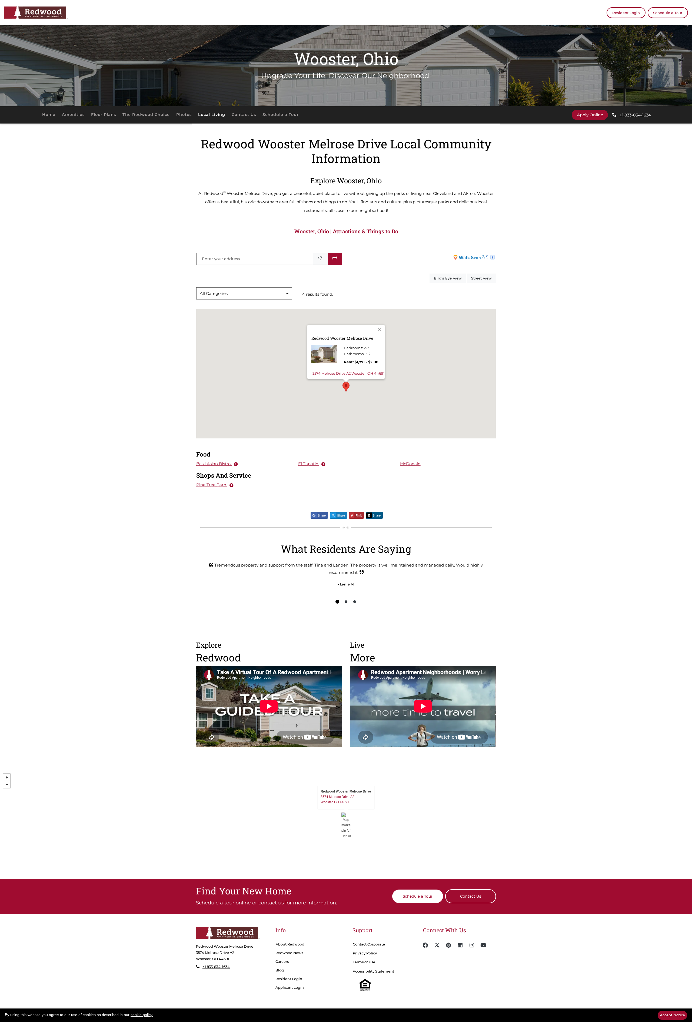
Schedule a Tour (667, 13)
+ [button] (6, 777)
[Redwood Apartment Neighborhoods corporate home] (228, 933)
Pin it (358, 515)
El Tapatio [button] (308, 463)
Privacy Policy (365, 953)
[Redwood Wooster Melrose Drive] (346, 825)
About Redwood (290, 944)
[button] (346, 387)
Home (48, 114)
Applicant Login (289, 987)
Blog (279, 970)
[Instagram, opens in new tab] (471, 945)
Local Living (211, 114)
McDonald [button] (410, 463)
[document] (346, 825)
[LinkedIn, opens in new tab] (460, 945)
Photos (184, 114)
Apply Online (592, 114)
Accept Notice (672, 1015)
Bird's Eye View (450, 278)
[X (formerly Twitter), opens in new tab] (436, 945)
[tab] (337, 602)
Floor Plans (103, 114)
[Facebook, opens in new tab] (425, 945)
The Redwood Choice (146, 114)
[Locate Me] (320, 259)
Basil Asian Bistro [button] (214, 463)
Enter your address (221, 258)
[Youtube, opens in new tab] (483, 945)
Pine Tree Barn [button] (211, 484)
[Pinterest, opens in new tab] (448, 945)
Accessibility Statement (373, 971)
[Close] (380, 330)
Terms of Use (364, 962)
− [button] (6, 784)
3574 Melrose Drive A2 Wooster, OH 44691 (348, 373)
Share (321, 515)
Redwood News (289, 953)
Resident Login (628, 12)
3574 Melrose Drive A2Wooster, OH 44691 (337, 799)
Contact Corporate (369, 944)
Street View (483, 278)
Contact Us (244, 114)
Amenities (73, 114)
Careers (282, 962)
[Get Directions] (335, 259)
